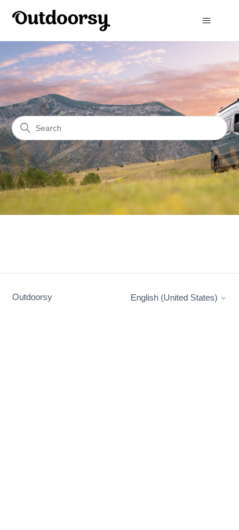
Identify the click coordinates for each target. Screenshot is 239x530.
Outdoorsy (32, 297)
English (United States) (175, 297)
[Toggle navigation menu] (206, 21)
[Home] (61, 20)
